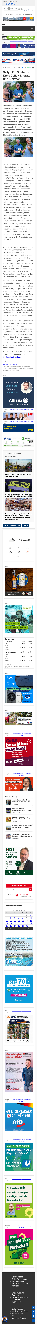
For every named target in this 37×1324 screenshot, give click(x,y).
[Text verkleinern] (33, 1312)
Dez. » (28, 929)
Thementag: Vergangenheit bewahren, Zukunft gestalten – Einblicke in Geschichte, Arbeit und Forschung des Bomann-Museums (18, 516)
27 (15, 926)
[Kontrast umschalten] (33, 1316)
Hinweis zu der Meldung (10, 364)
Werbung (15, 1295)
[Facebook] (4, 4)
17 (31, 920)
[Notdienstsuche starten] (30, 889)
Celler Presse (17, 1277)
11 (7, 920)
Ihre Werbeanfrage (20, 1283)
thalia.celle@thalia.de (12, 357)
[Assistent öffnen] (5, 1319)
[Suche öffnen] (32, 29)
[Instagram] (6, 4)
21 (19, 923)
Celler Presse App (19, 1279)
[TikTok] (9, 4)
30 (27, 926)
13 (15, 920)
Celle (18, 67)
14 (19, 920)
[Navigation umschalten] (3, 24)
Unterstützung (18, 1293)
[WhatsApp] (14, 4)
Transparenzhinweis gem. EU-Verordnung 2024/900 (21, 41)
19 (11, 923)
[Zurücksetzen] (33, 1320)
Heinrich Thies (15, 526)
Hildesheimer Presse (17, 1314)
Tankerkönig (10, 666)
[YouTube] (12, 4)
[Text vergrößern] (33, 1307)
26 (11, 926)
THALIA (25, 526)
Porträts (15, 1286)
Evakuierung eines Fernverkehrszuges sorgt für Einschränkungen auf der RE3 (18, 495)
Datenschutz (17, 1299)
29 (23, 926)
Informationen (18, 1281)
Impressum (16, 1302)
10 (31, 918)
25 (7, 926)
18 (7, 923)
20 (15, 923)
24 (31, 923)
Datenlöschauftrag (20, 1297)
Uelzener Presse (19, 1318)
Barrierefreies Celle (20, 1311)
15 (23, 920)
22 (23, 923)
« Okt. (9, 929)
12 (11, 920)
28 (19, 926)
